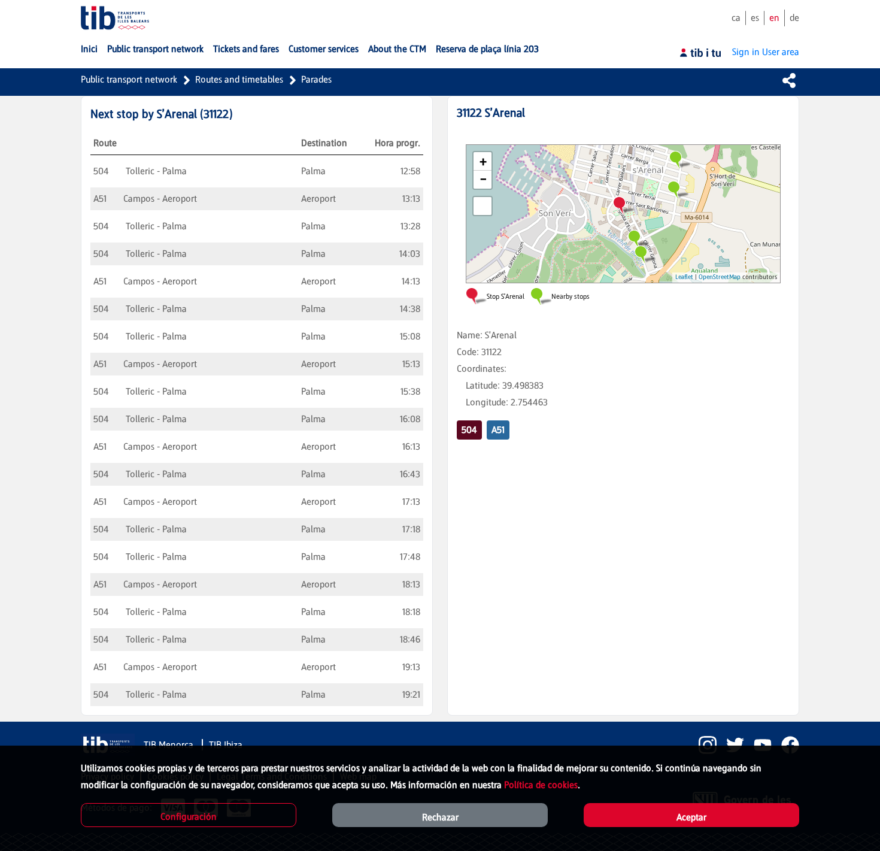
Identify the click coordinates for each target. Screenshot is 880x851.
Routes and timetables (239, 79)
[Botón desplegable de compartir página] (789, 80)
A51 (498, 429)
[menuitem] (89, 49)
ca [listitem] (736, 17)
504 (469, 429)
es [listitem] (755, 17)
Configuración (188, 816)
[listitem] (703, 745)
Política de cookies (541, 785)
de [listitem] (794, 17)
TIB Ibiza (225, 744)
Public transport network (129, 79)
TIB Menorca (170, 744)
